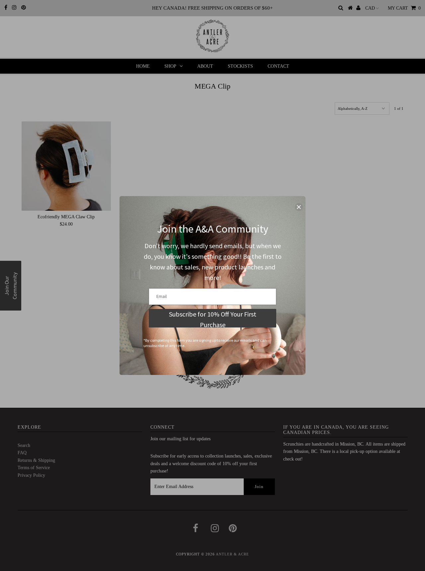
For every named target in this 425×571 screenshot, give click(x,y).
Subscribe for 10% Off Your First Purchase (212, 318)
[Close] (299, 207)
